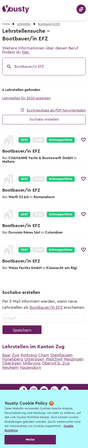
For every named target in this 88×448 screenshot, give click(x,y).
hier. (26, 52)
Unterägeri (34, 359)
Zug (15, 355)
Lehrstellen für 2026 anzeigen (26, 98)
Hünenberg (12, 359)
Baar (6, 355)
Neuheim (10, 367)
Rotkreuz (29, 355)
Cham (43, 355)
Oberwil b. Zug (56, 363)
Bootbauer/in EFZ (46, 307)
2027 (24, 140)
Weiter (30, 439)
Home (6, 24)
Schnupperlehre (60, 140)
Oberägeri (11, 363)
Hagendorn (30, 367)
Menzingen (73, 359)
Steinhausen (61, 355)
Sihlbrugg (32, 363)
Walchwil (54, 359)
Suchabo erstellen (44, 119)
